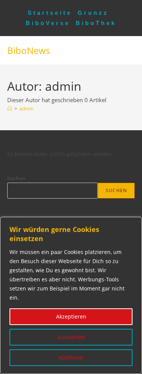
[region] (71, 295)
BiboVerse (48, 23)
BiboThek (96, 23)
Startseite (50, 12)
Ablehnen (71, 357)
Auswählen (71, 337)
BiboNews (28, 50)
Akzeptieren (71, 316)
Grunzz (93, 12)
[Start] (9, 108)
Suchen (16, 178)
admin (26, 108)
